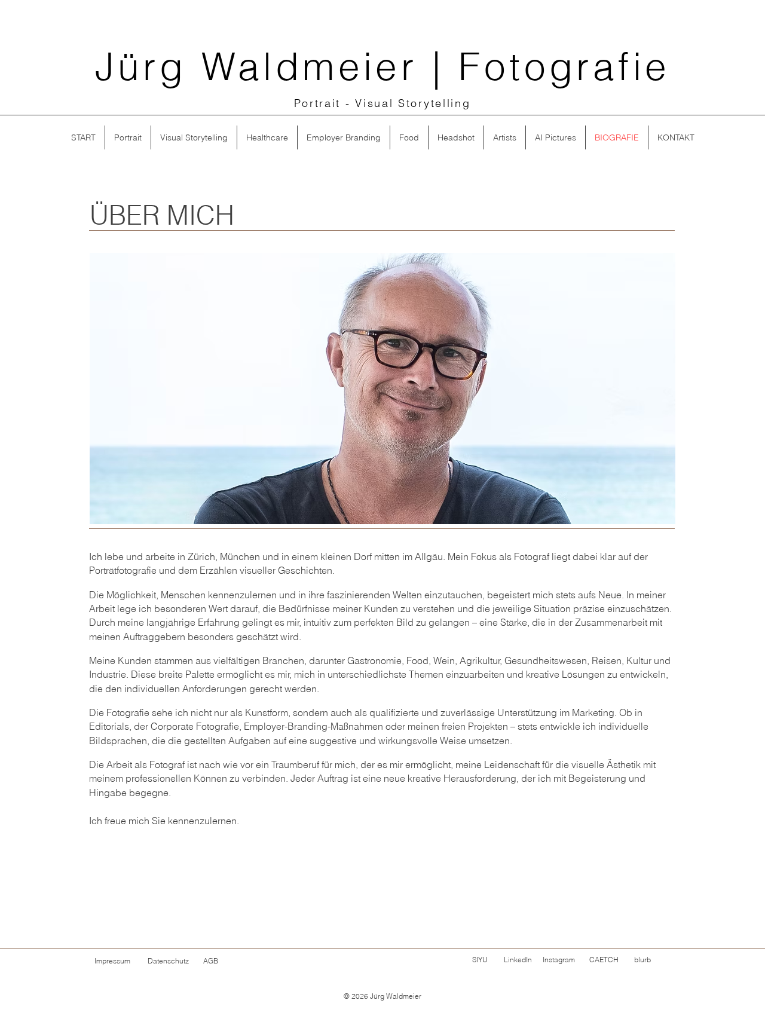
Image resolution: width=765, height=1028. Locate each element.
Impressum (112, 960)
